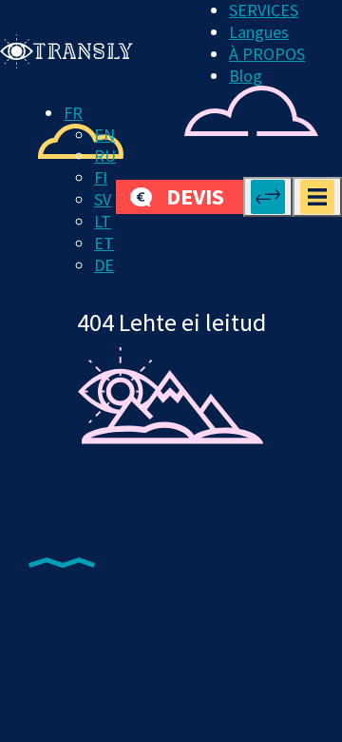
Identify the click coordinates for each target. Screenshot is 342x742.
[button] (73, 113)
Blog (245, 76)
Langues (259, 32)
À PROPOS (267, 54)
